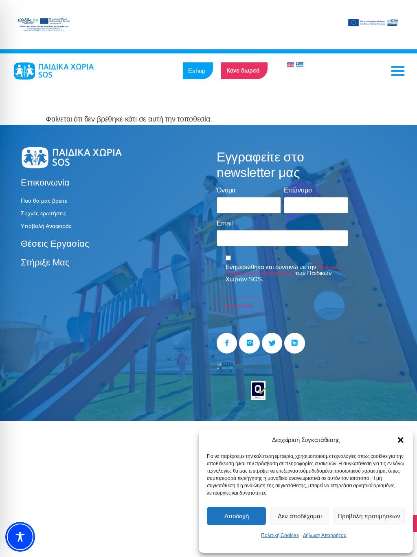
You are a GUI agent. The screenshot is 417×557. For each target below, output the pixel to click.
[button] (401, 440)
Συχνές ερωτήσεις (43, 213)
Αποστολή (238, 306)
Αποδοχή (236, 516)
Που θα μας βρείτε (44, 200)
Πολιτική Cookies (279, 535)
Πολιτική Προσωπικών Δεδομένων (283, 269)
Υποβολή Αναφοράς (46, 226)
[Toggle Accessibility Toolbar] (20, 537)
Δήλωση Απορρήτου (325, 535)
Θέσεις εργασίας (55, 244)
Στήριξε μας (45, 262)
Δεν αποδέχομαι (300, 516)
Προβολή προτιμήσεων (369, 516)
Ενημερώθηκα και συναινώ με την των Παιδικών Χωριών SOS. (283, 273)
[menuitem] (290, 64)
